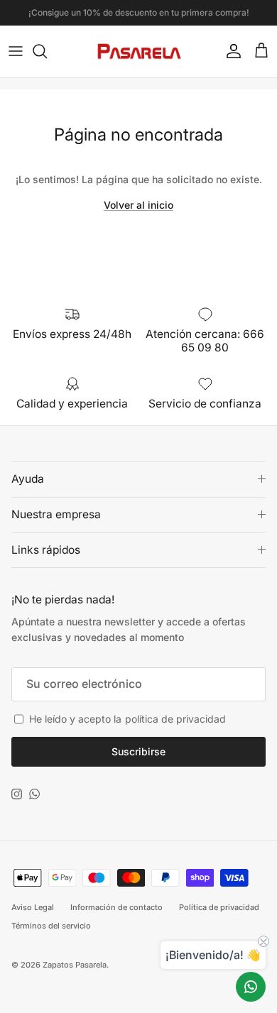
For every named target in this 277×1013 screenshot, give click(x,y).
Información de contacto (116, 907)
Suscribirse (138, 751)
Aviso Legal (32, 907)
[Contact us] (251, 987)
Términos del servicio (51, 926)
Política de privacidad (219, 907)
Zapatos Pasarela (75, 965)
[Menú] (15, 51)
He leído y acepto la (127, 719)
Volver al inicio (138, 205)
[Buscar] (47, 51)
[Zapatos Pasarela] (138, 51)
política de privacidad (175, 719)
